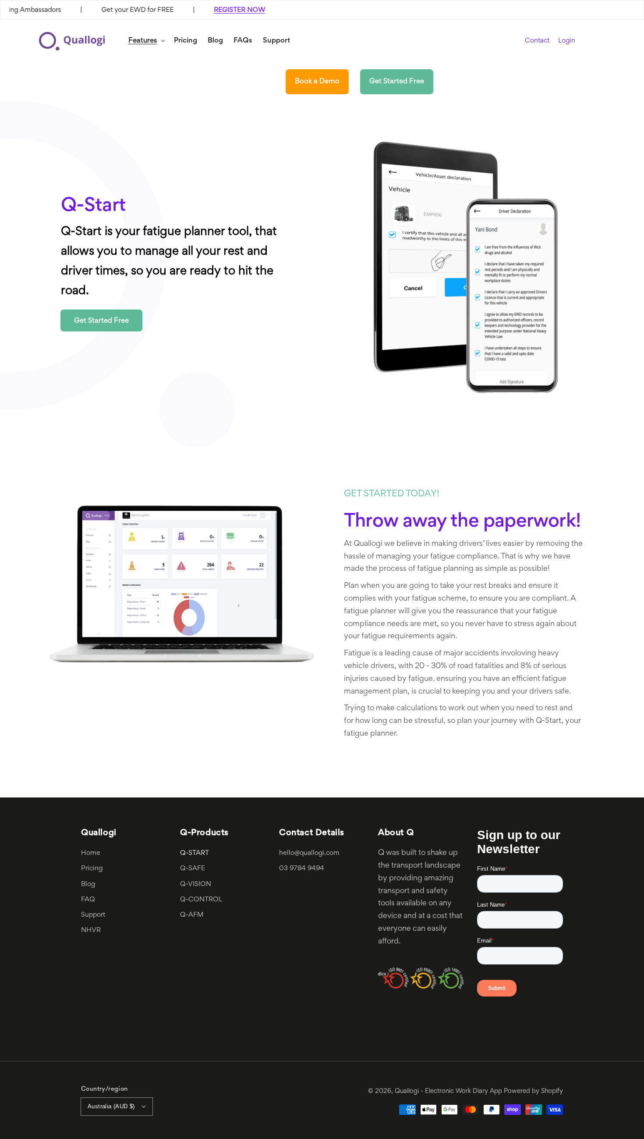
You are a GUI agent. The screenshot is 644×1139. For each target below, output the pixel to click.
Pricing (92, 868)
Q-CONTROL (201, 900)
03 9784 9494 (301, 868)
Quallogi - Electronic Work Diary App (448, 1091)
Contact (537, 41)
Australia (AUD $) (111, 1106)
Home (90, 853)
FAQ (88, 900)
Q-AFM (191, 915)
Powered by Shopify (533, 1091)
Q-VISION (195, 884)
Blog (88, 884)
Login (566, 41)
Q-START (194, 853)
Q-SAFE (192, 868)
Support (93, 915)
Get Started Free (396, 81)
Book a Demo (317, 81)
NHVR (91, 930)
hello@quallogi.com (309, 853)
